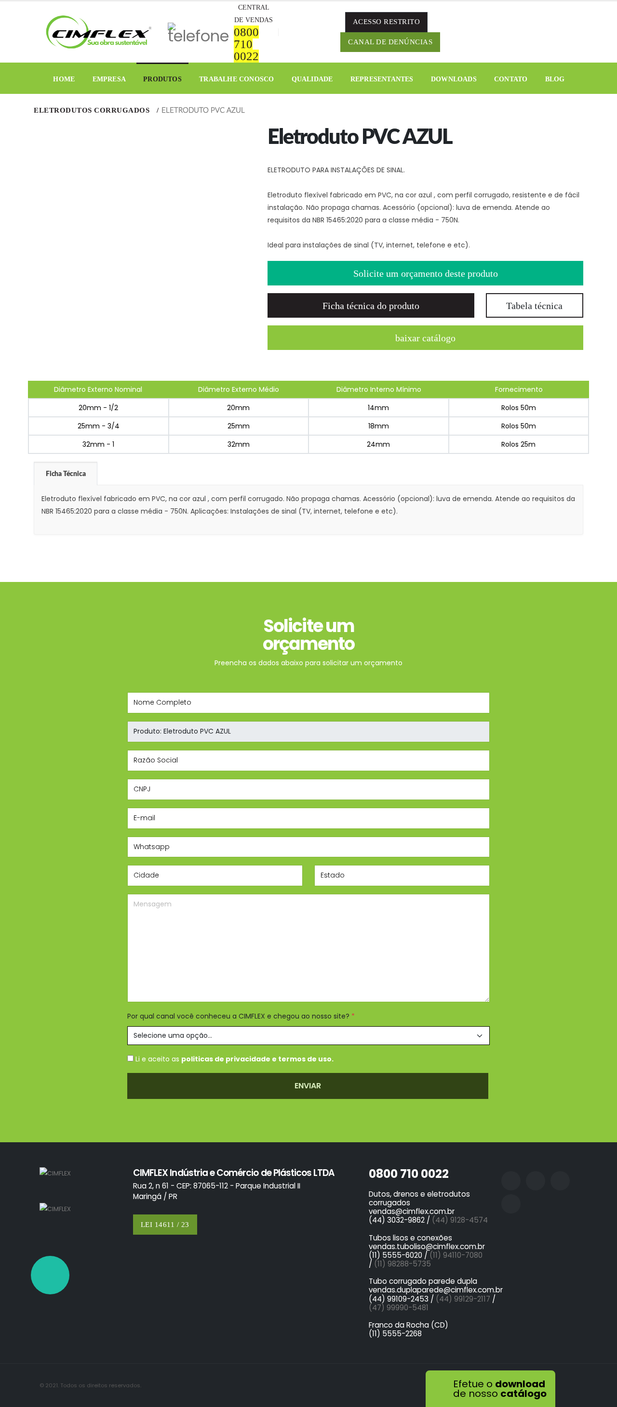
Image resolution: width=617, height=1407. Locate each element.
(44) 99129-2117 (463, 1299)
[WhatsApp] (50, 1275)
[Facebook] (506, 32)
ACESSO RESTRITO (386, 22)
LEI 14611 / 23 (165, 1224)
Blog (555, 79)
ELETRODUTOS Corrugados (93, 110)
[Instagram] (527, 32)
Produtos (162, 79)
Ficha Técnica (65, 474)
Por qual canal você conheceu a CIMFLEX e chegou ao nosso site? (241, 1016)
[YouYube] (567, 32)
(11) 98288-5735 (402, 1264)
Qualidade (312, 79)
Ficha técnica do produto (370, 305)
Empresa (109, 79)
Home (64, 79)
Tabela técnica (534, 305)
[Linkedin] (547, 32)
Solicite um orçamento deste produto (425, 273)
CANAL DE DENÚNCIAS (390, 42)
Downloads (454, 79)
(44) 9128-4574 (460, 1220)
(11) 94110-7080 (457, 1255)
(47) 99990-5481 (399, 1308)
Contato (510, 79)
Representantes (382, 79)
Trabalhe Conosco (236, 79)
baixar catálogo (425, 338)
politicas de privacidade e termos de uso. (257, 1059)
